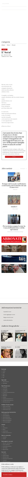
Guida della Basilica (8, 320)
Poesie (13, 45)
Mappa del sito (5, 449)
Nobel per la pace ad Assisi (6, 347)
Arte (3, 426)
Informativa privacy (6, 461)
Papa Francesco (6, 381)
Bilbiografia (5, 395)
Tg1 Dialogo (5, 383)
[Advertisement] (14, 26)
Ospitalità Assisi (7, 311)
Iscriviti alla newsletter (7, 446)
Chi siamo (4, 453)
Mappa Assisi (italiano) (7, 420)
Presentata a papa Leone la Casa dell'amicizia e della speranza (14, 227)
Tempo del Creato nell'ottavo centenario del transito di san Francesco (14, 185)
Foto (3, 374)
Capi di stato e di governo (20, 331)
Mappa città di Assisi (8, 317)
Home (3, 45)
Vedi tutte (23, 168)
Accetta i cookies (7, 474)
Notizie (4, 370)
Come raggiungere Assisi (9, 314)
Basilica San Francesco (7, 432)
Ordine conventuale (6, 406)
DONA (14, 156)
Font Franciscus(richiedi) (7, 458)
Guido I (14, 207)
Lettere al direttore (6, 444)
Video (4, 372)
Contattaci (5, 460)
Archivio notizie (6, 455)
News (8, 45)
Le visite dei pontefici (4, 331)
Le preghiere (5, 390)
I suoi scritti (5, 389)
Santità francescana (6, 409)
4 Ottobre (4, 397)
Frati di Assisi (5, 431)
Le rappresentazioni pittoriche (8, 392)
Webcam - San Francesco (7, 443)
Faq (3, 377)
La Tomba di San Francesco (8, 400)
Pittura (4, 429)
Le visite (17, 347)
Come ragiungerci (6, 415)
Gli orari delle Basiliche (7, 418)
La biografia (5, 387)
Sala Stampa (5, 447)
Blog (3, 375)
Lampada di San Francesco (8, 398)
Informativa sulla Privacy (19, 471)
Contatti (4, 438)
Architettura (5, 427)
